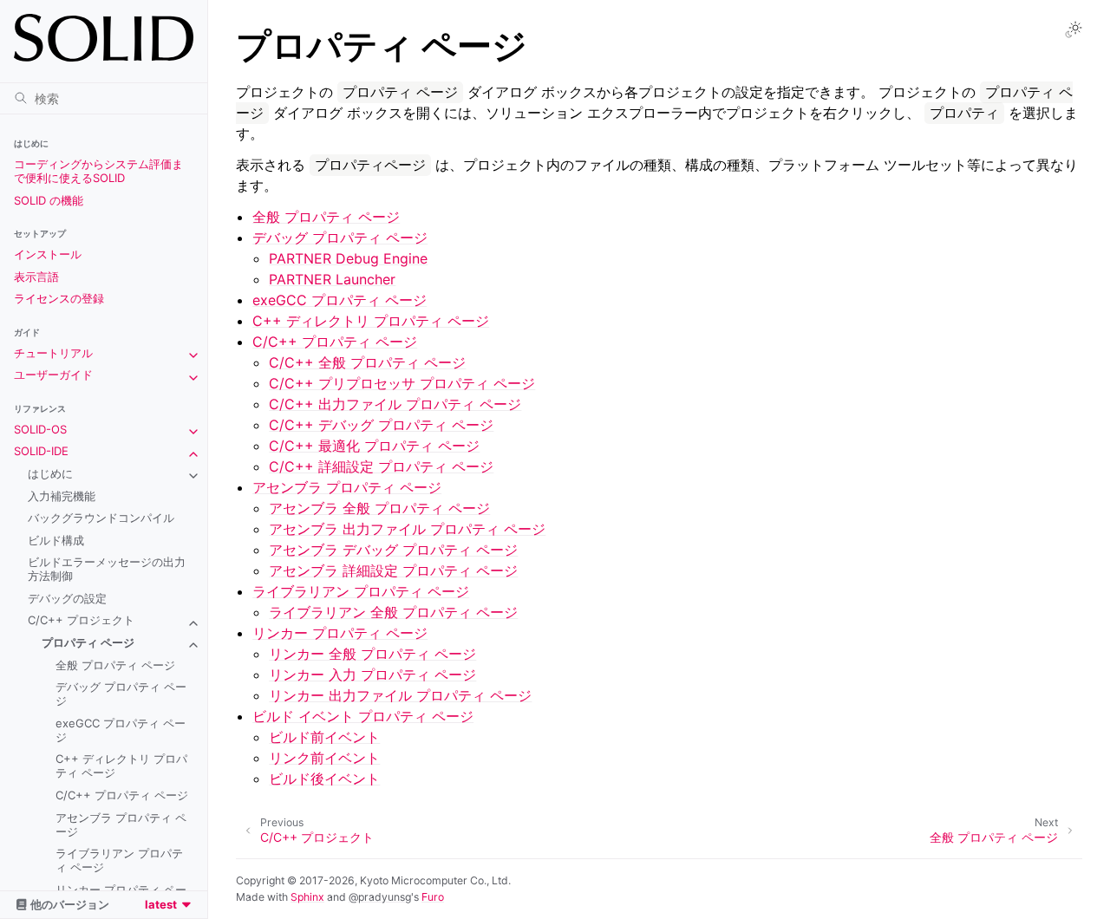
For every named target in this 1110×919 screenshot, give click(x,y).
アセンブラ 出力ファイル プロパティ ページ (407, 529)
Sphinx (307, 896)
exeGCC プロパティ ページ (121, 730)
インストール (48, 254)
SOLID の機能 (48, 200)
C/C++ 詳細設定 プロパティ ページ (381, 466)
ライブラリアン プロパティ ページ (119, 860)
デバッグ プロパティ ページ (121, 693)
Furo (432, 896)
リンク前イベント (324, 757)
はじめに (50, 473)
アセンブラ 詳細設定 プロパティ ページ (393, 570)
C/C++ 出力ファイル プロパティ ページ (395, 404)
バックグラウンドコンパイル (101, 518)
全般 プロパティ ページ (115, 665)
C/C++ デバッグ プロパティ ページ (381, 424)
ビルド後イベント (324, 778)
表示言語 (36, 277)
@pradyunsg (380, 896)
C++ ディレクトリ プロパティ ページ (121, 765)
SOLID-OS (40, 429)
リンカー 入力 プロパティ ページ (372, 674)
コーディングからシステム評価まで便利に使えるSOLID (98, 171)
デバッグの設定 (67, 598)
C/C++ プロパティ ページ (122, 795)
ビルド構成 (56, 540)
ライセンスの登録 (59, 298)
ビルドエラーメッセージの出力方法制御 (107, 569)
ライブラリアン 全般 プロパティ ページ (393, 612)
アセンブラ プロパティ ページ (121, 824)
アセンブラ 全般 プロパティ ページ (379, 508)
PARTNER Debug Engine (348, 258)
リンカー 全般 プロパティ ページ (372, 653)
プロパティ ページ (88, 642)
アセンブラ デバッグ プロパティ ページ (393, 549)
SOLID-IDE (41, 451)
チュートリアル (53, 353)
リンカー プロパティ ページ (340, 633)
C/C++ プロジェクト (81, 620)
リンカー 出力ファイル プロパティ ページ (400, 695)
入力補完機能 (61, 496)
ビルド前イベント (324, 737)
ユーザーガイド (53, 374)
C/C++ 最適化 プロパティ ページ (374, 445)
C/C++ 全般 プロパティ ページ (367, 362)
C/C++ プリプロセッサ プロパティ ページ (402, 383)
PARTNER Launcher (332, 279)
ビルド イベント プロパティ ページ (362, 716)
